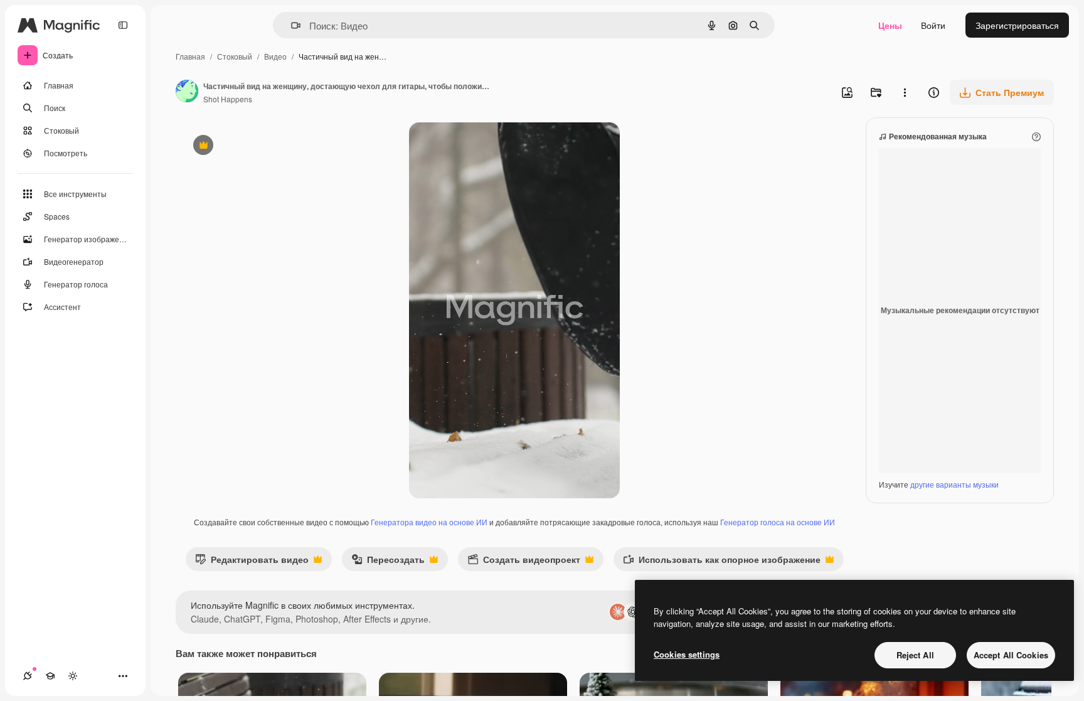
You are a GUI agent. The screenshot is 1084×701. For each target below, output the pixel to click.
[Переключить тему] (73, 676)
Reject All (915, 655)
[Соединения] (28, 676)
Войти (933, 25)
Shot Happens (227, 99)
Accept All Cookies (1011, 655)
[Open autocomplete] (291, 25)
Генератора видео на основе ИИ (429, 521)
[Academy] (50, 676)
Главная (190, 56)
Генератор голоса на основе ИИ (777, 521)
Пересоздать (388, 562)
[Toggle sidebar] (123, 25)
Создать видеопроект (523, 562)
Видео (275, 56)
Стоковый (234, 56)
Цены (890, 25)
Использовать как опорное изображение (722, 562)
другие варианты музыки (954, 484)
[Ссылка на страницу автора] (187, 92)
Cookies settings (687, 654)
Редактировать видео (252, 562)
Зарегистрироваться (1017, 25)
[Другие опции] (904, 92)
